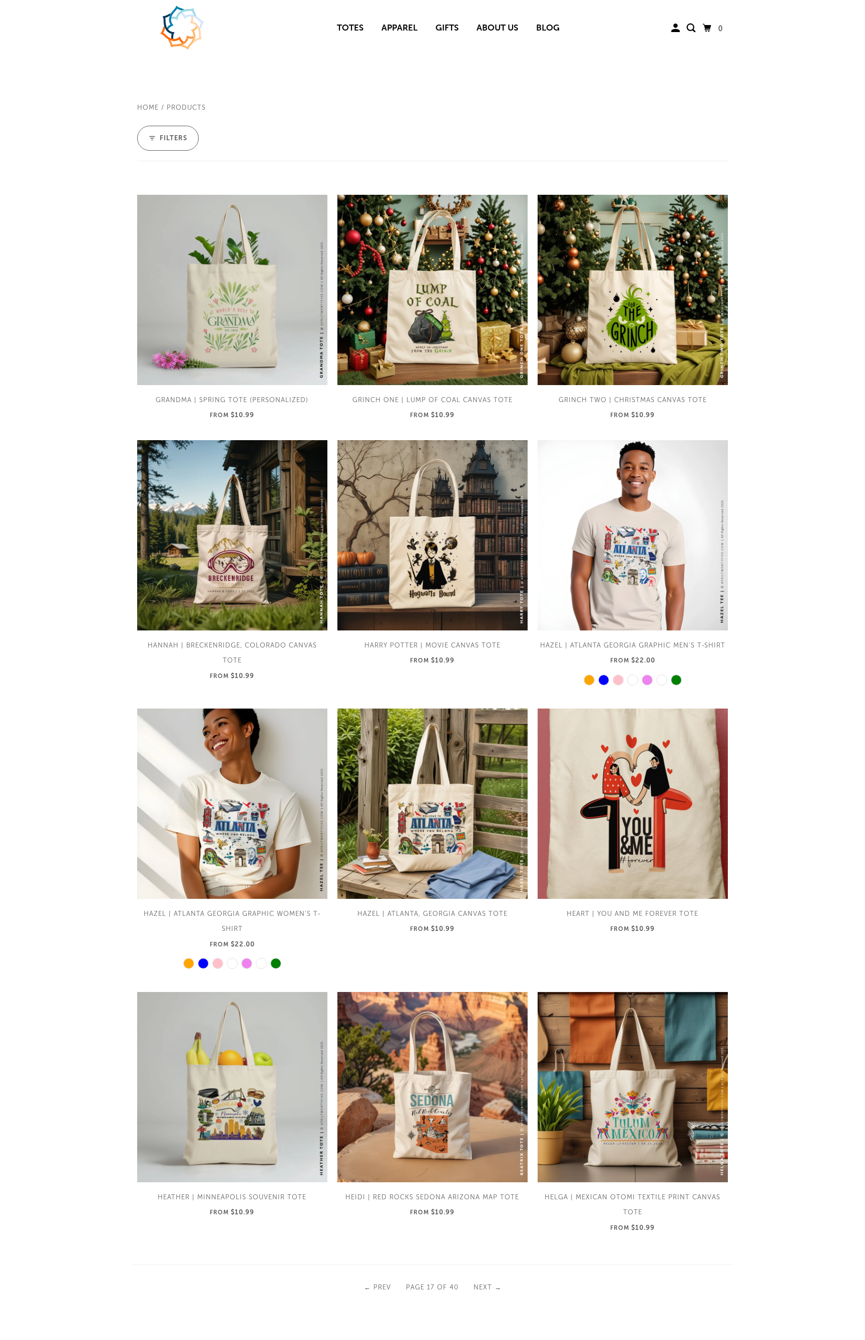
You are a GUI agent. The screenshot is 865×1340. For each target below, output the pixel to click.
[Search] (692, 28)
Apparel (399, 28)
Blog (548, 28)
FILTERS (173, 138)
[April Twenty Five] (182, 28)
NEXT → (488, 1287)
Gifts (447, 28)
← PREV (377, 1287)
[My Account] (676, 28)
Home (148, 107)
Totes (350, 28)
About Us (497, 28)
